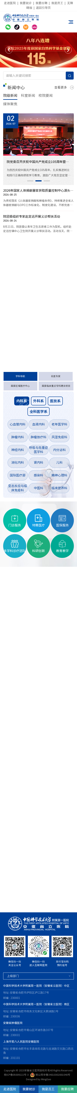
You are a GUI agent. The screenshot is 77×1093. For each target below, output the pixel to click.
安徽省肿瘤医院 (13, 1023)
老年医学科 (59, 424)
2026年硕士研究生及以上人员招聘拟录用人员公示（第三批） (32, 309)
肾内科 (38, 462)
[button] (8, 50)
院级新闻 (10, 95)
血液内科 (38, 424)
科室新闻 (28, 95)
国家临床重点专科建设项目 (56, 386)
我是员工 (57, 3)
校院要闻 (45, 95)
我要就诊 (26, 3)
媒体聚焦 (10, 104)
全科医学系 (38, 411)
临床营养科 (59, 488)
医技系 (55, 401)
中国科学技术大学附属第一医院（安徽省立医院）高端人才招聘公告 (32, 270)
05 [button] (26, 904)
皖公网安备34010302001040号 (53, 1075)
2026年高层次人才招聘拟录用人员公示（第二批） (32, 338)
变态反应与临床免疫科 (17, 488)
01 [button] (30, 180)
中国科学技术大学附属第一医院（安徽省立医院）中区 (36, 985)
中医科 (38, 488)
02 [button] (38, 180)
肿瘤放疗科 (38, 437)
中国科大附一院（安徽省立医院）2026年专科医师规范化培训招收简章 (32, 279)
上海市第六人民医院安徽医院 (21, 1041)
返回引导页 (43, 7)
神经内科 (17, 449)
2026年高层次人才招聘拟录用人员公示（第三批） (32, 318)
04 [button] (17, 904)
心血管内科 (17, 424)
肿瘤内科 (17, 437)
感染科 (38, 475)
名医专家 (55, 376)
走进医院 (10, 3)
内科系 (21, 401)
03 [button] (47, 180)
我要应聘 (41, 3)
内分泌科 (59, 449)
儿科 (59, 462)
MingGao (46, 1079)
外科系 (38, 401)
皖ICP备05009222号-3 (16, 1075)
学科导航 (20, 376)
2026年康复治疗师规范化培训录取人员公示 (32, 328)
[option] (38, 50)
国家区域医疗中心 (20, 386)
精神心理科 (59, 475)
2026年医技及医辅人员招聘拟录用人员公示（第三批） (32, 299)
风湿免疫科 (59, 437)
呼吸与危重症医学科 (38, 450)
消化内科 (17, 462)
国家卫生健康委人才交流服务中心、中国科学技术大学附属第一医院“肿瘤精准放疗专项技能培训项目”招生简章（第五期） (32, 289)
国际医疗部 (17, 475)
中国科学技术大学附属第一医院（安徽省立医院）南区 (36, 1004)
